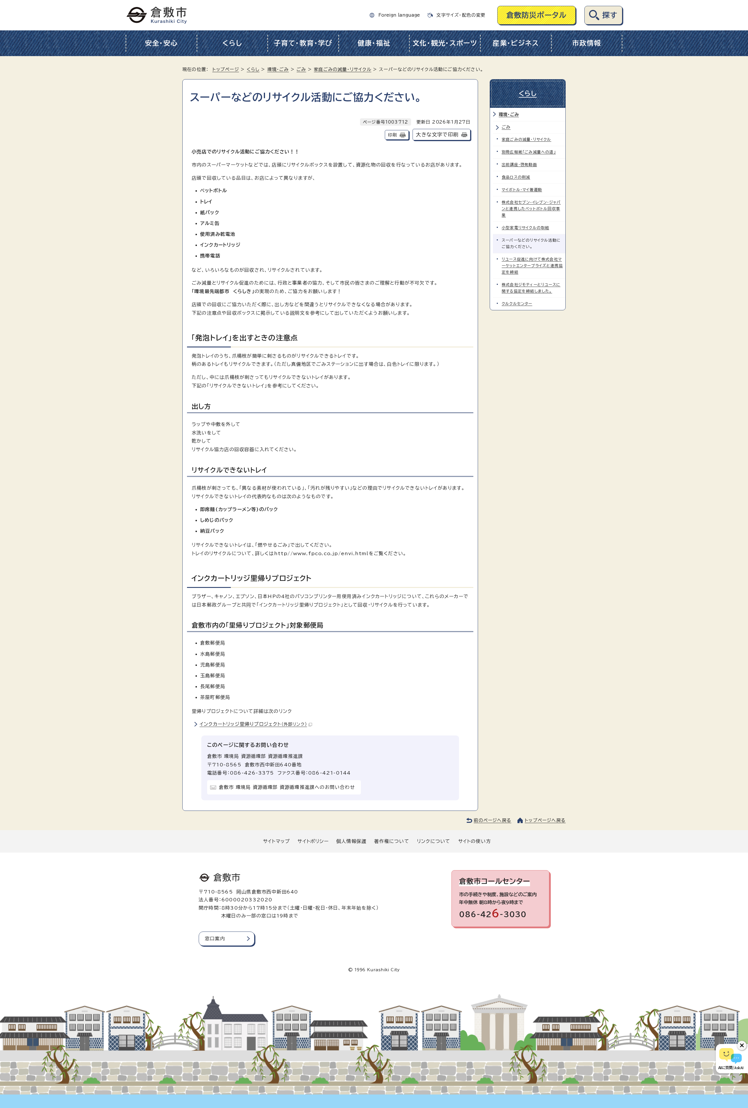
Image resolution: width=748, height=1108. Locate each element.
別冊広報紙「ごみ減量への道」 (529, 152)
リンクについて (433, 841)
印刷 (392, 135)
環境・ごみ (278, 69)
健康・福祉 (374, 43)
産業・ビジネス (516, 43)
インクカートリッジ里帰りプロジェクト (253, 724)
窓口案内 (215, 938)
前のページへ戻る (492, 820)
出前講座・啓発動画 (519, 165)
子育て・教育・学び (303, 43)
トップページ (225, 69)
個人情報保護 (351, 841)
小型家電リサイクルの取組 (525, 228)
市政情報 (586, 43)
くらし (232, 43)
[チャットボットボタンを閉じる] (742, 1045)
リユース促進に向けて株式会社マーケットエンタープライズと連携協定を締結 (532, 265)
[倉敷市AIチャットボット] (730, 1058)
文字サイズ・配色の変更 (460, 15)
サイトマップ (276, 841)
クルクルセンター (517, 304)
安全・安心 (161, 43)
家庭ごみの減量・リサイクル (342, 69)
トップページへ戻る (545, 820)
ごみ (301, 69)
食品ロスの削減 (516, 177)
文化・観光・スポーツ (445, 43)
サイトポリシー (312, 841)
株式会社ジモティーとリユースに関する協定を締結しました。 (531, 288)
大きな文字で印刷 (437, 134)
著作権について (391, 841)
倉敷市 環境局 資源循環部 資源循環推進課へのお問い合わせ (287, 787)
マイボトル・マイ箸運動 (522, 190)
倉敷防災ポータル (536, 15)
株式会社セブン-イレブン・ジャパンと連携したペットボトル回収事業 (531, 208)
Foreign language (399, 15)
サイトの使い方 (474, 841)
